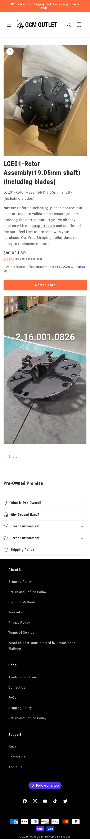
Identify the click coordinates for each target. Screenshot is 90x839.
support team (43, 226)
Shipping (9, 259)
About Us (15, 767)
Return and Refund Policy (27, 592)
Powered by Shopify (58, 836)
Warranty (15, 612)
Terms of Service (21, 632)
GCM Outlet (37, 836)
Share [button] (13, 456)
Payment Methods (22, 602)
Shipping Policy (20, 582)
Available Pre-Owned (24, 677)
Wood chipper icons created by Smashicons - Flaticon (42, 645)
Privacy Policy (19, 622)
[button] (9, 24)
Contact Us (17, 687)
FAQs (12, 697)
